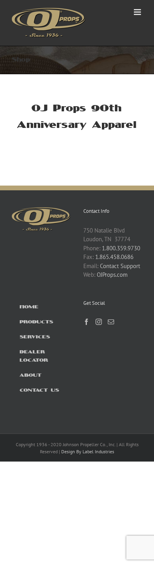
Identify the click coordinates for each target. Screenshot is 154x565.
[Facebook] (86, 322)
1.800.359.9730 (121, 248)
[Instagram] (99, 322)
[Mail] (111, 322)
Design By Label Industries (87, 451)
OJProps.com (112, 274)
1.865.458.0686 (114, 257)
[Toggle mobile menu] (138, 12)
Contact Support (120, 266)
